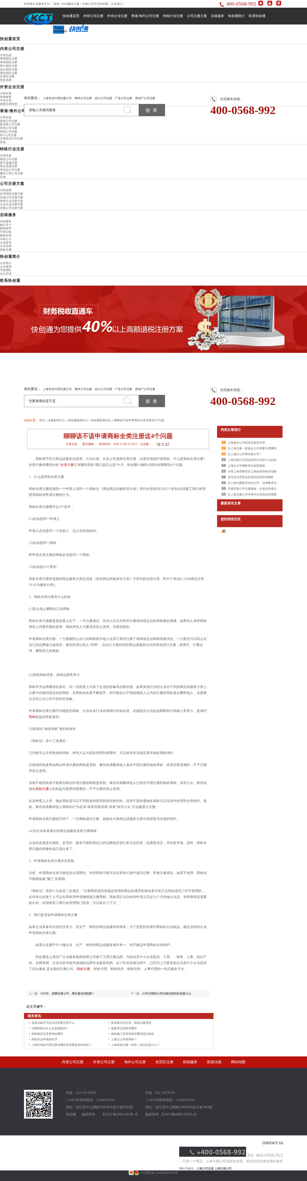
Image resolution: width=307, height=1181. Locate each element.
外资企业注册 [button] (12, 87)
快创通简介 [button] (10, 256)
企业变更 (6, 242)
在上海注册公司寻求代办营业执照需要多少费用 (258, 494)
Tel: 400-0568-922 (265, 1155)
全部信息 (6, 55)
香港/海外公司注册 (145, 16)
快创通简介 (236, 16)
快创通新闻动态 (101, 420)
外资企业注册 (117, 16)
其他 (3, 142)
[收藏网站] (260, 4)
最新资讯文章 (231, 503)
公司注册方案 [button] (12, 183)
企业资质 (6, 266)
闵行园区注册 (8, 65)
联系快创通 (257, 16)
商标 (32, 717)
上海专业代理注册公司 (57, 98)
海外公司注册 (135, 1062)
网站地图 (238, 1062)
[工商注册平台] (38, 1117)
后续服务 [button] (8, 215)
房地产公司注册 (145, 98)
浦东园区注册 (8, 73)
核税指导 (6, 228)
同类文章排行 (231, 430)
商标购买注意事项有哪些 (47, 1034)
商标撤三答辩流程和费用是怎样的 (132, 1034)
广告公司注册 (123, 98)
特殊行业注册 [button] (12, 149)
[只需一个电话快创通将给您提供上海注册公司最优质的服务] (212, 1155)
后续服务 (217, 16)
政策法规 (214, 1062)
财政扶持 (6, 235)
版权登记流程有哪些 (124, 1028)
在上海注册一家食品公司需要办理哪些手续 (255, 448)
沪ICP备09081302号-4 (120, 1114)
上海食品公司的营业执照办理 (246, 442)
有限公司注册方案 (11, 208)
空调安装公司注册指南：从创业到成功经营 (255, 488)
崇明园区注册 (8, 58)
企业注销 (6, 246)
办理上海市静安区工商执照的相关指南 (252, 471)
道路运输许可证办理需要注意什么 (53, 1022)
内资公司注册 (93, 16)
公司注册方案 (197, 16)
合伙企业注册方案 (11, 204)
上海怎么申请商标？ (124, 1039)
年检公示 (6, 239)
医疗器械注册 (8, 162)
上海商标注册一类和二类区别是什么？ (135, 1045)
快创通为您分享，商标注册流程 (131, 1022)
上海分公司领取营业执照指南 (246, 465)
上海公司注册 (205, 1168)
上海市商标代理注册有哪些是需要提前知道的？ (61, 1045)
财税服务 (190, 1062)
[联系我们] (278, 4)
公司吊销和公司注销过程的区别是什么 (166, 993)
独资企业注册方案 (11, 201)
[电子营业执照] (131, 1172)
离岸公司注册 (83, 98)
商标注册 (6, 249)
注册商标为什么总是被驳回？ (50, 1028)
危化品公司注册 (10, 169)
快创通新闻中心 (78, 420)
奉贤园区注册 (8, 62)
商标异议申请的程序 (44, 1039)
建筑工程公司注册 (11, 173)
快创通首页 (71, 16)
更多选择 (6, 80)
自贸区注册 (7, 76)
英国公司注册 (8, 128)
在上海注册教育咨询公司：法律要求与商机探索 (258, 483)
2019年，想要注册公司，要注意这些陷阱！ (67, 993)
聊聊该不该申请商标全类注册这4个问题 (139, 420)
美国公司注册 (8, 131)
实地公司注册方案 (11, 197)
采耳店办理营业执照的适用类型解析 (251, 477)
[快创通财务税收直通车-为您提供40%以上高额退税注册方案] (153, 319)
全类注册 (67, 465)
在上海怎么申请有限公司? (244, 454)
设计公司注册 (103, 98)
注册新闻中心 (56, 420)
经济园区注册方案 (11, 193)
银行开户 (6, 225)
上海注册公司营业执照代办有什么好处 (252, 460)
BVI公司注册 (8, 135)
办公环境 (6, 273)
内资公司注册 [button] (12, 49)
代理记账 (6, 232)
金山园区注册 (8, 69)
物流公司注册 (8, 159)
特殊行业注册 (173, 16)
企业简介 (6, 263)
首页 (42, 420)
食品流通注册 (8, 166)
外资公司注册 (104, 1062)
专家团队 (6, 270)
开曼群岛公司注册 (11, 138)
